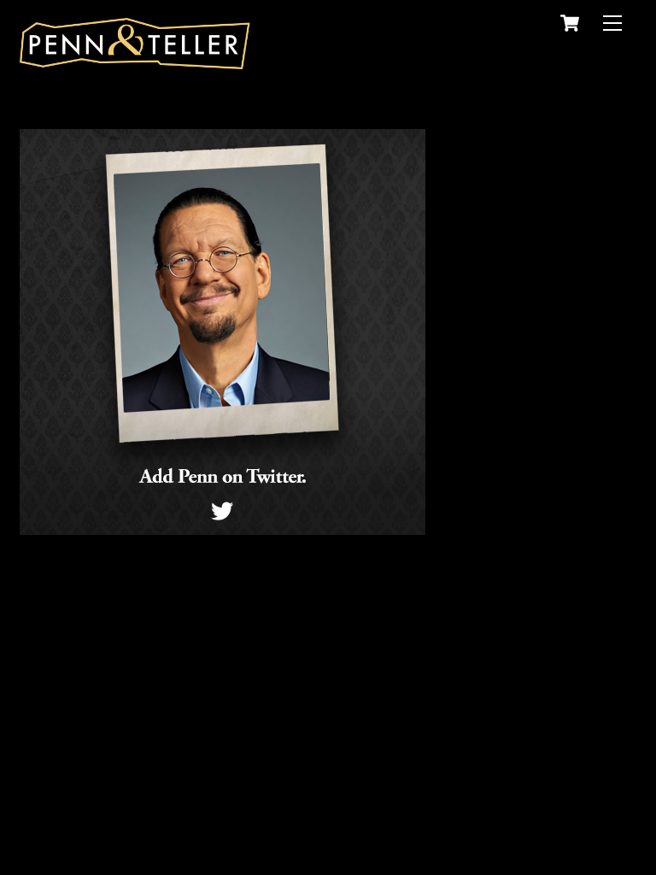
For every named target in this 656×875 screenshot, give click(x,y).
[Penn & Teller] (135, 62)
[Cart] (570, 23)
